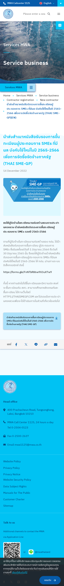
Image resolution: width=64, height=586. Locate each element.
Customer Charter (14, 499)
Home (6, 95)
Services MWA (24, 95)
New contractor (49, 100)
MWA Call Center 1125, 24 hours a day (30, 422)
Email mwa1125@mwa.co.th (24, 445)
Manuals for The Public (16, 493)
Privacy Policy (11, 468)
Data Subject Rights (15, 486)
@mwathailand (42, 552)
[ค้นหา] (49, 14)
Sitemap (8, 506)
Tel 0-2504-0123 (17, 427)
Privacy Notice (11, 474)
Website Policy (12, 461)
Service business (49, 95)
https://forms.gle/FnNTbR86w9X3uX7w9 (27, 272)
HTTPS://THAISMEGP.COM (19, 297)
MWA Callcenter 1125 (18, 3)
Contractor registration (20, 100)
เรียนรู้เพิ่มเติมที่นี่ (19, 572)
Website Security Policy (17, 480)
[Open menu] (59, 14)
